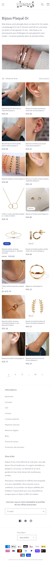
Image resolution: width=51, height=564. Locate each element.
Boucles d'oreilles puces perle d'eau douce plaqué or (36, 145)
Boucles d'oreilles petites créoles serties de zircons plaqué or (37, 250)
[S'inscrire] (43, 511)
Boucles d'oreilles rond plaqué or (13, 358)
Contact (8, 413)
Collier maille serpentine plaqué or (13, 287)
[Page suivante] (42, 374)
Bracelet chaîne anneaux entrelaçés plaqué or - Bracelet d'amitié (12, 251)
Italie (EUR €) (24, 538)
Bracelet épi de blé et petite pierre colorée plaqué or (11, 145)
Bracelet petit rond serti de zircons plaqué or (35, 359)
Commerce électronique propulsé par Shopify (31, 559)
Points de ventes (11, 441)
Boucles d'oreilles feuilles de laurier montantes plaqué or (35, 322)
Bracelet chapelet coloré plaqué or (13, 179)
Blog (7, 436)
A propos (8, 402)
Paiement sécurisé (12, 425)
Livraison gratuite (12, 419)
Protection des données (14, 447)
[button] (3, 4)
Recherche (9, 396)
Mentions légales (12, 430)
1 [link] (8, 374)
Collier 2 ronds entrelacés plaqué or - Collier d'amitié (13, 215)
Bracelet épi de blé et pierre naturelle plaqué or (11, 109)
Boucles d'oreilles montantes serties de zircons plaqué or (36, 109)
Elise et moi (15, 559)
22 (35, 374)
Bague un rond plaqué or (34, 286)
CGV (6, 408)
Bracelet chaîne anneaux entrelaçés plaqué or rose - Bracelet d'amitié (11, 323)
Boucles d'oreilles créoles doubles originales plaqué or (37, 180)
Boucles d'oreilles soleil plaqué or (37, 214)
